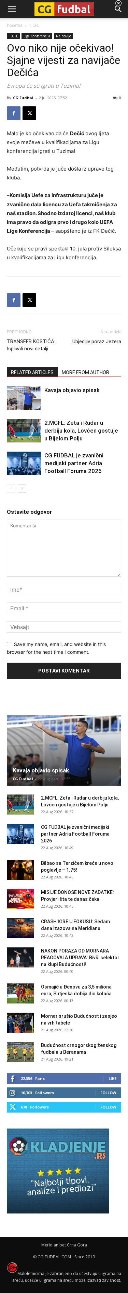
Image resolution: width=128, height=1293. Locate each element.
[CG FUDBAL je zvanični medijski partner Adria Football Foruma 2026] (24, 463)
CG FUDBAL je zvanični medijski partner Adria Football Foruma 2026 (73, 463)
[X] (29, 113)
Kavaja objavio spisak (72, 390)
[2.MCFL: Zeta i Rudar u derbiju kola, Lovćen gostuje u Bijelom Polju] (24, 430)
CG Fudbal (23, 97)
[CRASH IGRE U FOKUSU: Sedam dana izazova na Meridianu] (20, 928)
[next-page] (22, 488)
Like (112, 1078)
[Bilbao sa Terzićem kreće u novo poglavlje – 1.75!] (20, 870)
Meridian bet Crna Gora (64, 1245)
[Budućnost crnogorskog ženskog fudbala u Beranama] (20, 1052)
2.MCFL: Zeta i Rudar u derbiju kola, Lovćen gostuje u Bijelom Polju (81, 430)
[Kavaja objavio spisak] (24, 398)
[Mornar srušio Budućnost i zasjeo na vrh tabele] (20, 1023)
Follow (108, 1092)
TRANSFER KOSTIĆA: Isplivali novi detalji (31, 345)
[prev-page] (11, 488)
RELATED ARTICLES (32, 372)
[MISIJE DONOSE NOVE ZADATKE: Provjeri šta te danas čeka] (20, 899)
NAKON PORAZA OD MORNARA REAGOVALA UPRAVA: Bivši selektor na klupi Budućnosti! (80, 957)
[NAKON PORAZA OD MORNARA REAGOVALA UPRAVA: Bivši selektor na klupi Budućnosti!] (20, 957)
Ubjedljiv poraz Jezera (96, 341)
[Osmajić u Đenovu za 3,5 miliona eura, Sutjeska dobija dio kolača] (20, 993)
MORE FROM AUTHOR (85, 372)
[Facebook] (13, 113)
